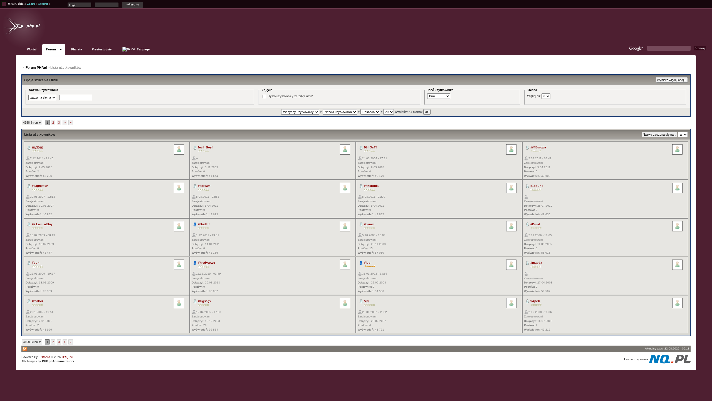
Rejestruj (43, 3)
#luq (367, 262)
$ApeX (535, 301)
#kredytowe (206, 262)
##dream (204, 185)
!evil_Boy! (205, 147)
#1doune (536, 185)
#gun (35, 262)
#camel (369, 224)
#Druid (535, 224)
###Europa (538, 147)
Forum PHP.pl (36, 68)
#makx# (37, 301)
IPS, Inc (67, 357)
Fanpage (143, 49)
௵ (37, 147)
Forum (51, 49)
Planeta (76, 49)
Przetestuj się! (102, 49)
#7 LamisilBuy (42, 224)
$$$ (366, 301)
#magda (536, 262)
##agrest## (40, 185)
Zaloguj (31, 3)
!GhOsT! (370, 147)
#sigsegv (204, 301)
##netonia (371, 185)
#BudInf (204, 224)
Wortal (31, 49)
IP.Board (44, 357)
